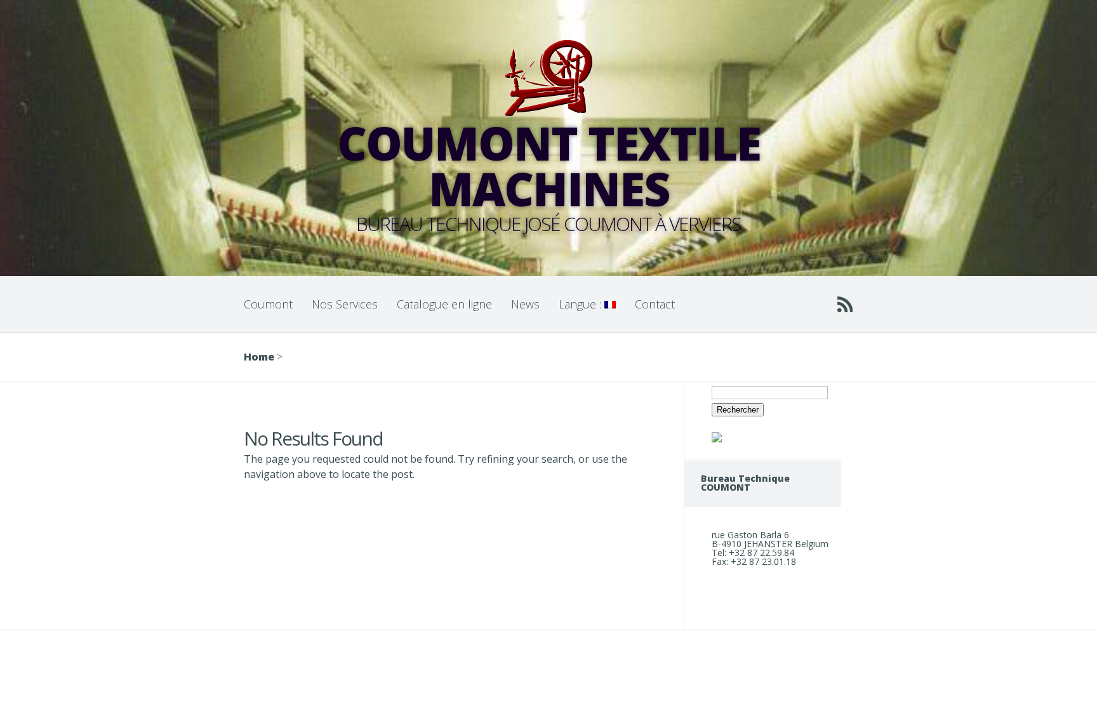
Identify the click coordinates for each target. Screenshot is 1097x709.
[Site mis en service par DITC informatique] (717, 439)
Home (259, 357)
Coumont (268, 304)
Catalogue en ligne (444, 304)
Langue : (581, 304)
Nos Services (345, 304)
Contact (655, 304)
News (525, 304)
